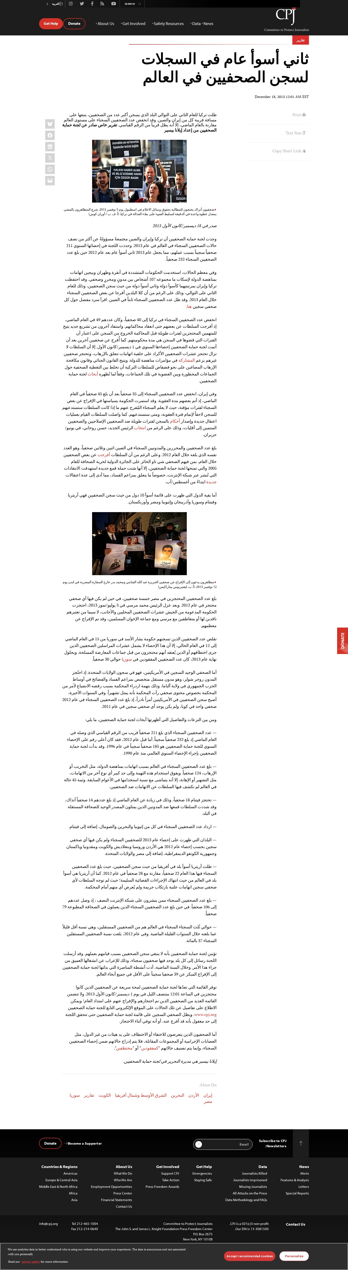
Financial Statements (116, 1200)
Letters (304, 1186)
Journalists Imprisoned (250, 1180)
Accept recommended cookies (250, 1256)
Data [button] (196, 23)
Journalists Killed (254, 1173)
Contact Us (124, 1206)
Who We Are (123, 1180)
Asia (74, 1200)
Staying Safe (203, 1180)
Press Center (122, 1193)
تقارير (301, 40)
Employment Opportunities (111, 1186)
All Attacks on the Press (250, 1193)
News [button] (208, 23)
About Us (124, 1166)
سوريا (75, 1095)
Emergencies (202, 1173)
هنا (189, 306)
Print (297, 115)
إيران (207, 1095)
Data (263, 1166)
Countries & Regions (59, 1166)
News (304, 1166)
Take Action (170, 1180)
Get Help (51, 23)
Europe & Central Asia (61, 1180)
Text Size (294, 133)
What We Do (123, 1173)
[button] (47, 4)
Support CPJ (170, 1173)
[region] (174, 1256)
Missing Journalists (253, 1186)
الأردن (193, 1095)
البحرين (177, 1095)
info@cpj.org (48, 1223)
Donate (74, 23)
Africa (73, 1193)
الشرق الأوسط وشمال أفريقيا (141, 1095)
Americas (70, 1173)
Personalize (294, 1256)
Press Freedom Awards (162, 1186)
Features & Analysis (295, 1180)
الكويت (104, 1095)
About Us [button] (106, 23)
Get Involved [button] (134, 23)
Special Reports (297, 1193)
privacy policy (31, 1262)
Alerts (304, 1173)
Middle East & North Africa (58, 1186)
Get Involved (167, 1166)
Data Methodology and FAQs (246, 1200)
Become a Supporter (85, 1143)
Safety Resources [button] (169, 23)
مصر (208, 1101)
